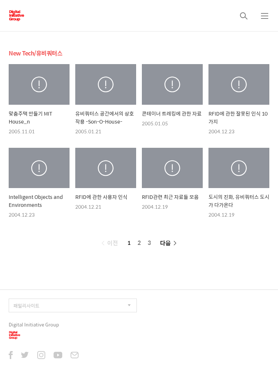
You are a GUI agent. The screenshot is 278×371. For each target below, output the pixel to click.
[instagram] (41, 355)
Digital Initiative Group (34, 324)
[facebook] (11, 355)
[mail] (75, 355)
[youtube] (58, 355)
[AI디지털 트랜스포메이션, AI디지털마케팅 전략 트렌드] (16, 15)
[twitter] (25, 355)
